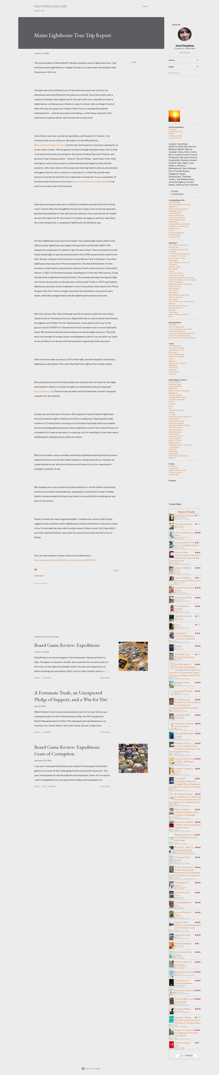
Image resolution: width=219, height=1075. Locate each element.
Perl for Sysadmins (176, 282)
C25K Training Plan (176, 327)
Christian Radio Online (177, 397)
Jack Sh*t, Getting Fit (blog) (179, 335)
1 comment (47, 678)
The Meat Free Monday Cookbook (184, 655)
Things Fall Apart (183, 943)
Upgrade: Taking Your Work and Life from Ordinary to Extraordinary (187, 1020)
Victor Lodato (179, 618)
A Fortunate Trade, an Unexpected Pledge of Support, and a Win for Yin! (71, 696)
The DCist (173, 449)
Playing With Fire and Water (179, 224)
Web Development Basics (179, 314)
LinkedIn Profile (175, 138)
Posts (175, 191)
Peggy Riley (179, 693)
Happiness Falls (182, 934)
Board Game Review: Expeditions (67, 645)
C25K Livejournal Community (180, 329)
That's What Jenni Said (50, 6)
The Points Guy (175, 346)
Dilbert (171, 401)
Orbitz (171, 359)
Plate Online (173, 222)
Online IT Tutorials (176, 273)
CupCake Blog (174, 202)
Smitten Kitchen (175, 235)
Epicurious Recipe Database (179, 204)
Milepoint (172, 369)
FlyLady (172, 412)
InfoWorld (173, 264)
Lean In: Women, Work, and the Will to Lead (188, 579)
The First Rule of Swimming (182, 963)
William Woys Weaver (176, 709)
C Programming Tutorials (178, 249)
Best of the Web (175, 386)
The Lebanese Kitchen (181, 607)
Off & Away (173, 367)
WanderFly (173, 365)
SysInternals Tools (176, 308)
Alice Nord (178, 862)
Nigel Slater (174, 1037)
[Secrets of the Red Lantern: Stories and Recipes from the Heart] (172, 826)
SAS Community (175, 286)
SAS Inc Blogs (174, 288)
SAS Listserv (173, 290)
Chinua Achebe (180, 945)
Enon (176, 624)
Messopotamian (175, 432)
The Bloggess (174, 447)
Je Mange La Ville (175, 211)
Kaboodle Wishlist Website (179, 425)
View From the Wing (177, 348)
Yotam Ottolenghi (175, 817)
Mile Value (173, 352)
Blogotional (173, 393)
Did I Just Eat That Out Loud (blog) (182, 338)
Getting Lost (173, 468)
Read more (105, 678)
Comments (177, 193)
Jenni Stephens (184, 45)
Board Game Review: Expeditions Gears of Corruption (67, 750)
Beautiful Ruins (182, 682)
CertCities (173, 251)
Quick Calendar (175, 438)
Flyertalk (172, 374)
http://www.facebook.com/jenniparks (90, 181)
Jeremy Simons (175, 929)
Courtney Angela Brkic (181, 966)
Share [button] (133, 62)
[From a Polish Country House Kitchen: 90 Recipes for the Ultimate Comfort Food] (172, 557)
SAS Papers (173, 293)
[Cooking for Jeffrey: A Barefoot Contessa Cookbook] (172, 638)
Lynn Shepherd (179, 1010)
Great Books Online (176, 421)
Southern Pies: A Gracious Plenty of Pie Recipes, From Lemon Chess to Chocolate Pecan (186, 747)
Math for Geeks (175, 267)
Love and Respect (175, 430)
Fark (170, 408)
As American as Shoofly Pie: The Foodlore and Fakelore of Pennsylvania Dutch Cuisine (185, 703)
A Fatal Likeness (182, 1008)
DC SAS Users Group (177, 258)
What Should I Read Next (178, 456)
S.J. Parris (178, 648)
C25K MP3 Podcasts (177, 331)
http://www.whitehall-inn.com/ (50, 145)
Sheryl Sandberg (180, 582)
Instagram (173, 129)
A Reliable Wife (182, 715)
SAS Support (173, 299)
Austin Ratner (179, 956)
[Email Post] (35, 570)
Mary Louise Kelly (180, 992)
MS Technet (173, 269)
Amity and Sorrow (183, 691)
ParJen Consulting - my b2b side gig (183, 280)
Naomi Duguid (179, 917)
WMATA (172, 458)
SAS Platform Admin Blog (179, 295)
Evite (171, 406)
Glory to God (174, 419)
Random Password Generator (180, 284)
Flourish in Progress (176, 410)
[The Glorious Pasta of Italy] (172, 593)
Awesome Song (175, 384)
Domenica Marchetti (181, 592)
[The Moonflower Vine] (172, 907)
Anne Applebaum (175, 562)
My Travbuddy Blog (176, 354)
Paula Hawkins (179, 897)
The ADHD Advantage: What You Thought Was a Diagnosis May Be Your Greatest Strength (185, 782)
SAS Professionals (176, 297)
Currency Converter (176, 356)
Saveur (171, 230)
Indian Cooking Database (178, 209)
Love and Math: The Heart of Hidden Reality (186, 544)
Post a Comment (40, 583)
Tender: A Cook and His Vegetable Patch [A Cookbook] (186, 1033)
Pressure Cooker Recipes (178, 226)
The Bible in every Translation (180, 445)
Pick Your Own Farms (177, 217)
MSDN (171, 271)
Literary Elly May (175, 472)
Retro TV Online (175, 440)
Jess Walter (179, 684)
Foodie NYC (173, 206)
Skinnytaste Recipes (176, 232)
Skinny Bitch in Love (184, 971)
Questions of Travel (184, 515)
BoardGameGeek (175, 131)
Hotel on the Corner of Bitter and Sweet (184, 760)
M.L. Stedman (179, 738)
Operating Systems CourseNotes (181, 277)
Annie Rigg (179, 659)
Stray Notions (174, 474)
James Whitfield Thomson (182, 537)
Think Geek (173, 312)
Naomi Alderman (180, 526)
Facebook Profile (175, 136)
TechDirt (172, 310)
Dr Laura (172, 404)
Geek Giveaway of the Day (179, 262)
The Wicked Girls (183, 597)
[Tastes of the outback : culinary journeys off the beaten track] (172, 926)
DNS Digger (173, 260)
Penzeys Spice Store (176, 215)
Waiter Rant (173, 451)
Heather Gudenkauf (181, 887)
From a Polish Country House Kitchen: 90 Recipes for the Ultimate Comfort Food (185, 556)
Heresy (178, 645)
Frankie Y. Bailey (180, 1047)
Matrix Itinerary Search (178, 363)
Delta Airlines (174, 372)
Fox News (172, 414)
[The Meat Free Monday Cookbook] (172, 659)
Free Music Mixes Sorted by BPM (182, 333)
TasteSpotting (174, 237)
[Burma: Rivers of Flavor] (172, 917)
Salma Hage (179, 611)
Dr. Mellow (173, 466)
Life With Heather (176, 427)
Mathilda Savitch (183, 616)
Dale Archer (174, 788)
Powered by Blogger (93, 1068)
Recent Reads (186, 511)
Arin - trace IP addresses (178, 245)
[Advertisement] (72, 607)
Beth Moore (173, 388)
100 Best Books (175, 382)
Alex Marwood (179, 599)
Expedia (172, 361)
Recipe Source (174, 228)
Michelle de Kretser (181, 517)
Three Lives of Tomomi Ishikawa (183, 981)
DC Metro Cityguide (177, 399)
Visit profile (184, 53)
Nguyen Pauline (175, 829)
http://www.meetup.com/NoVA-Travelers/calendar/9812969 (65, 560)
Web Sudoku (174, 453)
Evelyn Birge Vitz (175, 804)
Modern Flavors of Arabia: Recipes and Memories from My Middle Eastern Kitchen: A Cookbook (185, 871)
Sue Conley (178, 773)
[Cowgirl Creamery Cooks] (172, 774)
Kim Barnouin (179, 974)
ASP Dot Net (174, 247)
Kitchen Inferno (175, 213)
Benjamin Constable (181, 985)
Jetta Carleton (179, 907)
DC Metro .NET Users (177, 256)
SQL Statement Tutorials (178, 306)
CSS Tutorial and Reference (179, 254)
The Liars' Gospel (183, 524)
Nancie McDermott (176, 753)
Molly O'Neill (174, 677)
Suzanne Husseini (175, 877)
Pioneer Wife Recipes (177, 219)
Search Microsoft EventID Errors (181, 301)
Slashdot (172, 303)
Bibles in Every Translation (179, 391)
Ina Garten (173, 640)
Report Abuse (174, 73)
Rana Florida (174, 1025)
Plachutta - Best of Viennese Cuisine (183, 848)
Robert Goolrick (180, 717)
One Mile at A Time (176, 350)
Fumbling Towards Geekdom (180, 417)
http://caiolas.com (43, 391)
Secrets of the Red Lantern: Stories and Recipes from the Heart (188, 825)
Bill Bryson (178, 728)
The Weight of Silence (181, 884)
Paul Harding (179, 626)
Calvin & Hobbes (175, 395)
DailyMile (172, 325)
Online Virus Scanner (177, 275)
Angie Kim (178, 937)
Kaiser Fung (174, 842)
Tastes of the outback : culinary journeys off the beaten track (188, 925)
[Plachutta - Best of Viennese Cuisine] (172, 851)
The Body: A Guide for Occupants (183, 725)
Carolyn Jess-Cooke (181, 1003)
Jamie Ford (178, 572)
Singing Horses (174, 443)
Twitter (172, 134)
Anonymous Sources (184, 990)
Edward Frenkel (180, 547)
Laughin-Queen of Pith (177, 470)
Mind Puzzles (174, 434)
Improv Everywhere (176, 423)
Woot (171, 316)
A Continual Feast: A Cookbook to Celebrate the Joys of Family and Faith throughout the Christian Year (186, 798)
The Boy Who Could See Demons (184, 1000)
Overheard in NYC (176, 436)
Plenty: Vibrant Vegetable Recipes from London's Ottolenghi (186, 812)
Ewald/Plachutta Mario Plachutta (184, 852)
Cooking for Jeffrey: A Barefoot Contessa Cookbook (184, 636)
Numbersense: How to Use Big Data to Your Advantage (186, 837)
